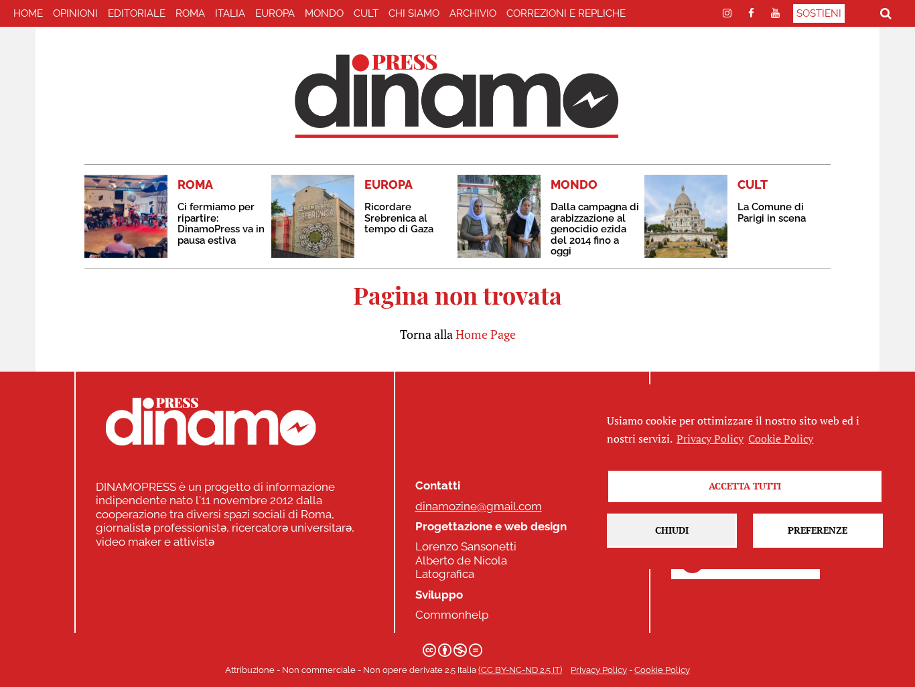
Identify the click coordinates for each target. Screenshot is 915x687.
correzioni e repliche (566, 13)
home (28, 13)
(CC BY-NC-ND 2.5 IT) (520, 670)
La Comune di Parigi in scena (771, 212)
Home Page (485, 334)
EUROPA (275, 13)
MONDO (324, 13)
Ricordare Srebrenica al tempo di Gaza (398, 218)
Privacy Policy (599, 670)
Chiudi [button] (672, 530)
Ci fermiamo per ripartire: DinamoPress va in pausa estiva (221, 223)
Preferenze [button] (817, 530)
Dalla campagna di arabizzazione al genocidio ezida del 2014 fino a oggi (595, 229)
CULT (366, 13)
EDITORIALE (136, 13)
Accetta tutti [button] (745, 485)
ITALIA (230, 13)
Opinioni (75, 13)
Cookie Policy (662, 670)
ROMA (190, 13)
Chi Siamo (414, 13)
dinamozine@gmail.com (478, 506)
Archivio (472, 13)
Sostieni (818, 13)
